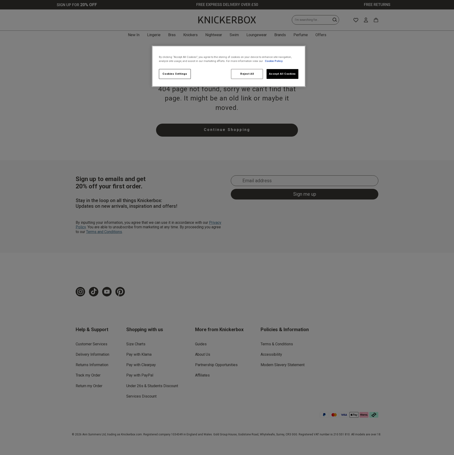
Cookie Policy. (274, 61)
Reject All (247, 73)
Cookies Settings (174, 73)
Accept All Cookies (282, 73)
